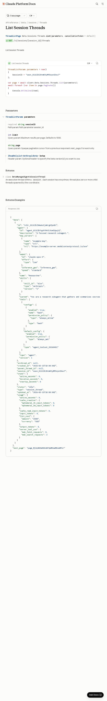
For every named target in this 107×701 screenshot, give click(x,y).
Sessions (33, 22)
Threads (43, 22)
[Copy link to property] (37, 117)
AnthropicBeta (30, 156)
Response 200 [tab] (14, 209)
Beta (23, 22)
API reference (12, 22)
